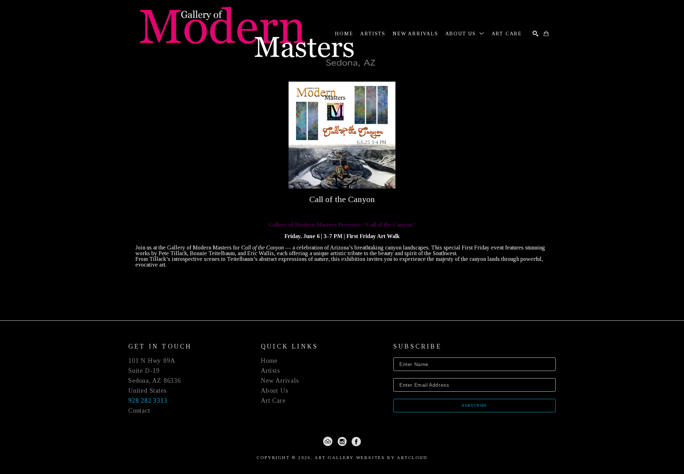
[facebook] (356, 441)
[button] (464, 34)
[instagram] (342, 441)
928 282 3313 (147, 400)
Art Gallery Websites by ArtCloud (371, 457)
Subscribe (474, 405)
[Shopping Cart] (546, 33)
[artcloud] (327, 441)
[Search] (535, 33)
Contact (139, 410)
